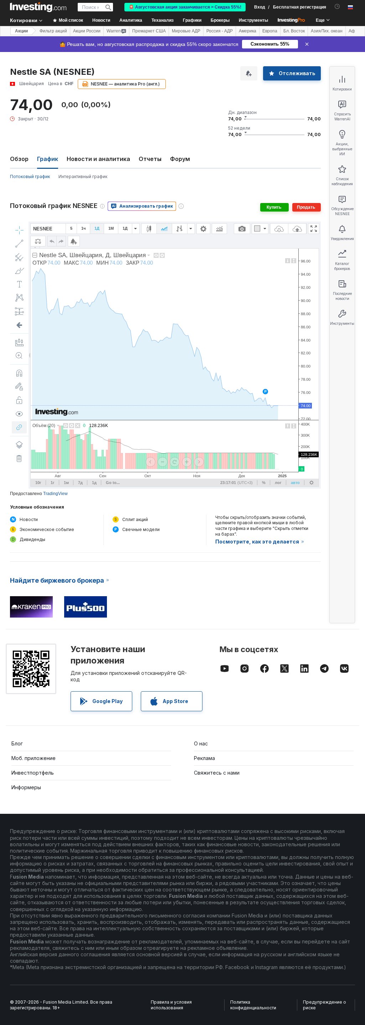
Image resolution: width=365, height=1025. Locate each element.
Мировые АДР (186, 30)
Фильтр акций (53, 30)
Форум (180, 158)
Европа (269, 30)
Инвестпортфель (32, 773)
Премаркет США (149, 30)
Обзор (19, 158)
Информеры (26, 787)
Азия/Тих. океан (327, 30)
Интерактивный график (82, 176)
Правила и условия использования (171, 1004)
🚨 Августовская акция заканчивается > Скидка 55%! (185, 7)
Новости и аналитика (98, 158)
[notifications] (337, 6)
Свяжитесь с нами (217, 773)
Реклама (204, 758)
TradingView (55, 493)
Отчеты (150, 158)
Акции (21, 30)
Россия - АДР (219, 30)
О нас (201, 743)
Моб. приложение (33, 758)
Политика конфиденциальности (253, 1004)
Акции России (87, 30)
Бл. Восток (294, 30)
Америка (247, 30)
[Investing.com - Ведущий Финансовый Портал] (38, 7)
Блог (17, 743)
